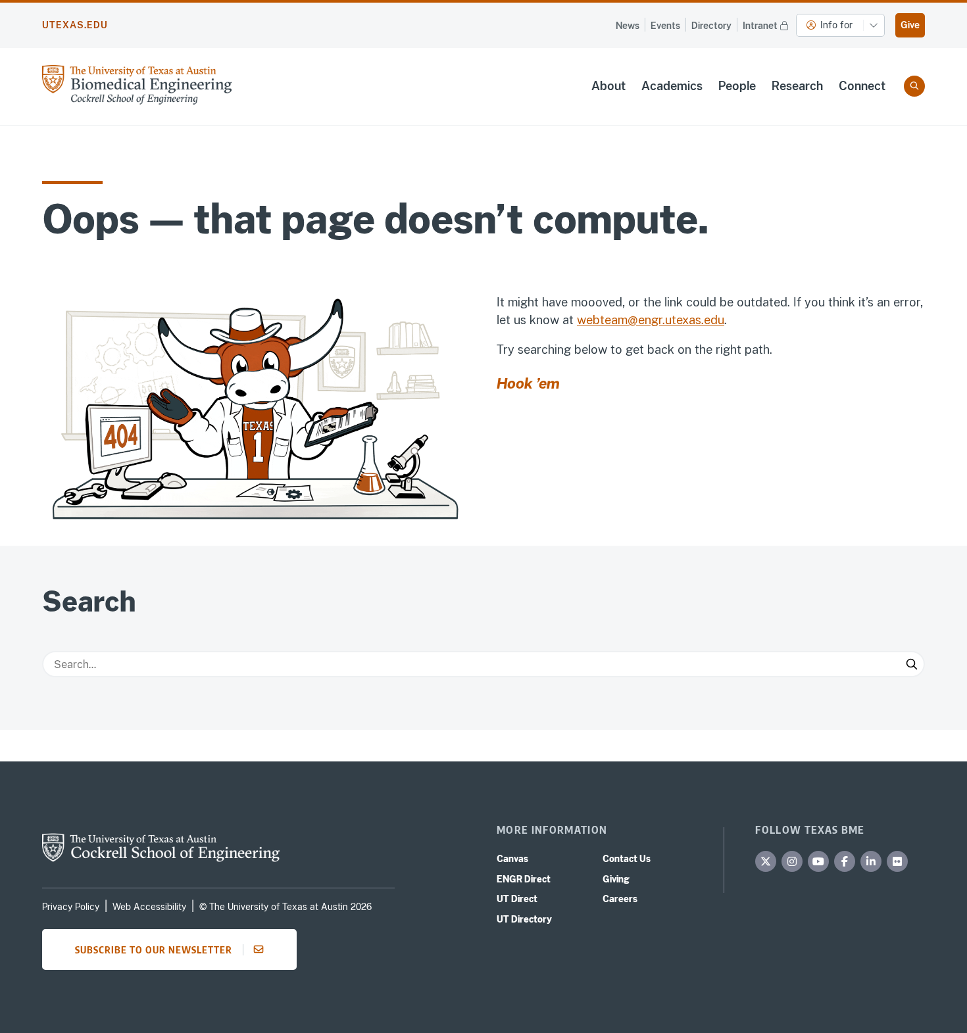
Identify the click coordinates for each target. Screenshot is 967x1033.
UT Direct (517, 899)
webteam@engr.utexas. (640, 320)
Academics (672, 86)
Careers (620, 899)
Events (665, 25)
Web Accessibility (149, 906)
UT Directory (524, 919)
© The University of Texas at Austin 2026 (285, 906)
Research (797, 86)
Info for (836, 25)
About (608, 86)
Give (910, 25)
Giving (616, 879)
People (737, 86)
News (627, 25)
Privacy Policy (70, 906)
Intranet (760, 25)
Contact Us (627, 858)
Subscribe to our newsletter (153, 949)
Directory (711, 25)
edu (714, 320)
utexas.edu (75, 25)
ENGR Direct (524, 879)
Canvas (512, 858)
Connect (862, 86)
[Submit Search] (912, 664)
